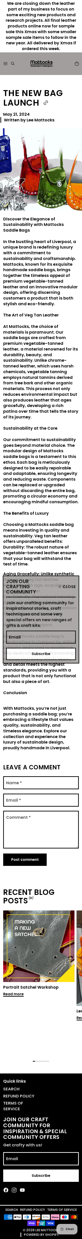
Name (14, 783)
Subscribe (41, 653)
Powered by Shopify (41, 1234)
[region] (41, 982)
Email (15, 637)
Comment (18, 817)
